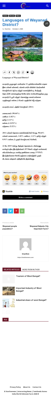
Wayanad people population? (9, 227)
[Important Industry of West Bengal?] (8, 291)
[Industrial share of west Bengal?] (8, 303)
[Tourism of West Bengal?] (8, 279)
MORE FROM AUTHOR (31, 270)
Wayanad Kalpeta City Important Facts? (39, 227)
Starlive (7, 29)
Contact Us (37, 387)
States (5, 16)
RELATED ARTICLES (11, 270)
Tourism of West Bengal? (28, 276)
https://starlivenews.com (25, 257)
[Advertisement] (25, 350)
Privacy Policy (15, 387)
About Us (26, 387)
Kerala (12, 16)
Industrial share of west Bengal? (31, 300)
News (18, 16)
